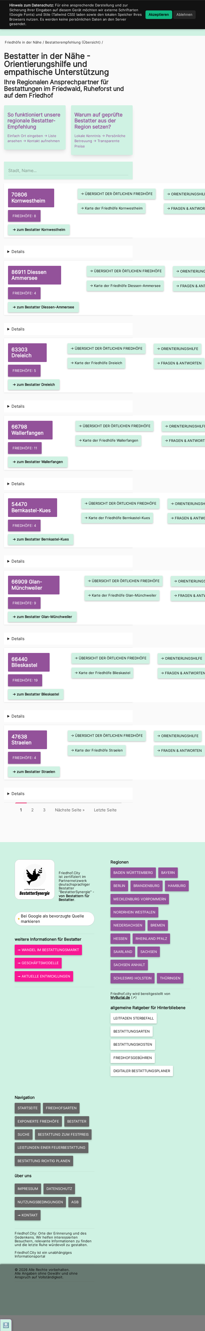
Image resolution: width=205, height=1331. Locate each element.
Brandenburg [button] (146, 886)
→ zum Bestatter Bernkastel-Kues (41, 539)
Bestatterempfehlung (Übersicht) (73, 42)
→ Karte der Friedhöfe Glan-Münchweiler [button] (122, 595)
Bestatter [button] (76, 1121)
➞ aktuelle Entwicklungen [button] (44, 976)
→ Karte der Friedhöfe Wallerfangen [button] (108, 440)
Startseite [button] (28, 1108)
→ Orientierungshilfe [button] (177, 349)
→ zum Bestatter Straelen (34, 771)
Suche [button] (24, 1134)
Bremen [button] (158, 925)
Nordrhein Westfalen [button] (134, 912)
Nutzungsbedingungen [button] (40, 1202)
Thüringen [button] (170, 978)
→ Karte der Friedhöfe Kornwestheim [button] (112, 208)
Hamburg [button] (177, 886)
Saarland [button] (122, 951)
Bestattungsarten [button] (131, 1031)
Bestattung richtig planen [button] (44, 1161)
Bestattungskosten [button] (132, 1044)
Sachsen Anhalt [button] (129, 965)
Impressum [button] (28, 1188)
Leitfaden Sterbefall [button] (133, 1018)
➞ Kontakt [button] (28, 1215)
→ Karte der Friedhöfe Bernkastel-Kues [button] (117, 518)
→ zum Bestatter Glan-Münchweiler (42, 616)
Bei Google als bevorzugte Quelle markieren (52, 918)
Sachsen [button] (148, 951)
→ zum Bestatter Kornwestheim (39, 229)
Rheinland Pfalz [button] (151, 938)
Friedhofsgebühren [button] (132, 1058)
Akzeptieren (159, 14)
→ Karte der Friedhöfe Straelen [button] (97, 750)
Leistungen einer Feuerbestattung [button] (51, 1147)
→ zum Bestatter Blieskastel (36, 694)
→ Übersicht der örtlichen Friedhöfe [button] (117, 194)
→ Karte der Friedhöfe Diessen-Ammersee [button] (125, 285)
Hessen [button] (120, 938)
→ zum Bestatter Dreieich (34, 384)
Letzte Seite (105, 809)
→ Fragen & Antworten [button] (179, 363)
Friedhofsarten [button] (61, 1108)
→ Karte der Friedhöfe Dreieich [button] (96, 363)
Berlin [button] (119, 886)
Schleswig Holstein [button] (132, 978)
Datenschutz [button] (59, 1188)
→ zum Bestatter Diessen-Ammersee (43, 307)
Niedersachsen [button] (127, 925)
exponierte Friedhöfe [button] (38, 1121)
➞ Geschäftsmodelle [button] (38, 963)
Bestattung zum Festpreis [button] (63, 1134)
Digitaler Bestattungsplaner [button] (141, 1071)
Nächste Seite (70, 809)
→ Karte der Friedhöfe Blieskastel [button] (102, 673)
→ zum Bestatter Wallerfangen (38, 462)
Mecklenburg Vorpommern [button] (139, 899)
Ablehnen (184, 14)
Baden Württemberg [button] (133, 872)
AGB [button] (74, 1202)
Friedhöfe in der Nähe (23, 42)
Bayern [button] (168, 872)
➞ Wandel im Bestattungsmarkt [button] (48, 950)
